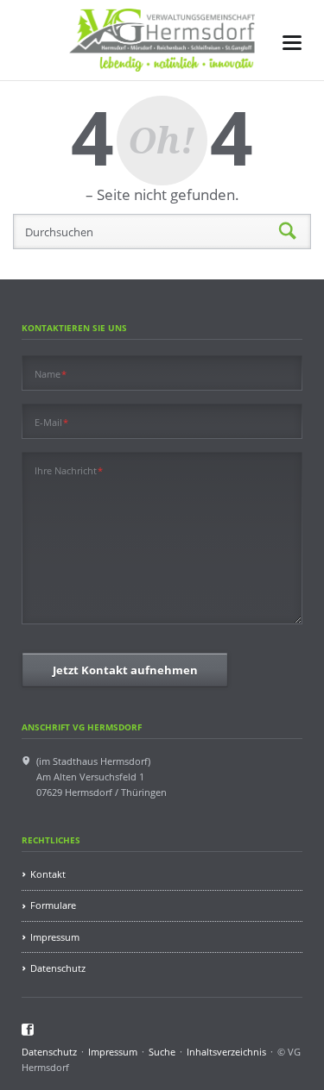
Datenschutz (58, 968)
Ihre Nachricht (69, 470)
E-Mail (52, 422)
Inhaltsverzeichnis (226, 1051)
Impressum (54, 936)
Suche (162, 1051)
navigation (292, 43)
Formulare (53, 905)
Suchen (288, 232)
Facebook (28, 1029)
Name (51, 373)
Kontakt (48, 874)
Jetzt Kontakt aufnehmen (125, 670)
